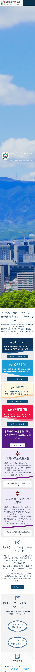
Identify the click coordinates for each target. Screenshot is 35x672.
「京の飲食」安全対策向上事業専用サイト (17, 533)
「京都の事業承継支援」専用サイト (17, 483)
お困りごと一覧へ (16, 357)
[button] (32, 3)
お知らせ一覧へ (16, 402)
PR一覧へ (16, 379)
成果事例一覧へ (16, 424)
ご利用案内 (16, 587)
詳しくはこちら (16, 445)
